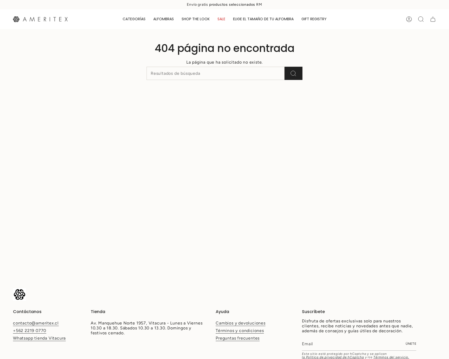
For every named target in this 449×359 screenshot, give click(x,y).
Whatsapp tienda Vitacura (39, 338)
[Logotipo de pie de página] (19, 294)
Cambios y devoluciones (241, 323)
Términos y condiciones (240, 330)
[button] (134, 19)
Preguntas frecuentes (238, 338)
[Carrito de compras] (433, 19)
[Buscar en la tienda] (293, 73)
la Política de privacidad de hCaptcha (333, 357)
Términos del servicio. (391, 357)
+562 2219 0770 (29, 330)
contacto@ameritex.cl (36, 323)
